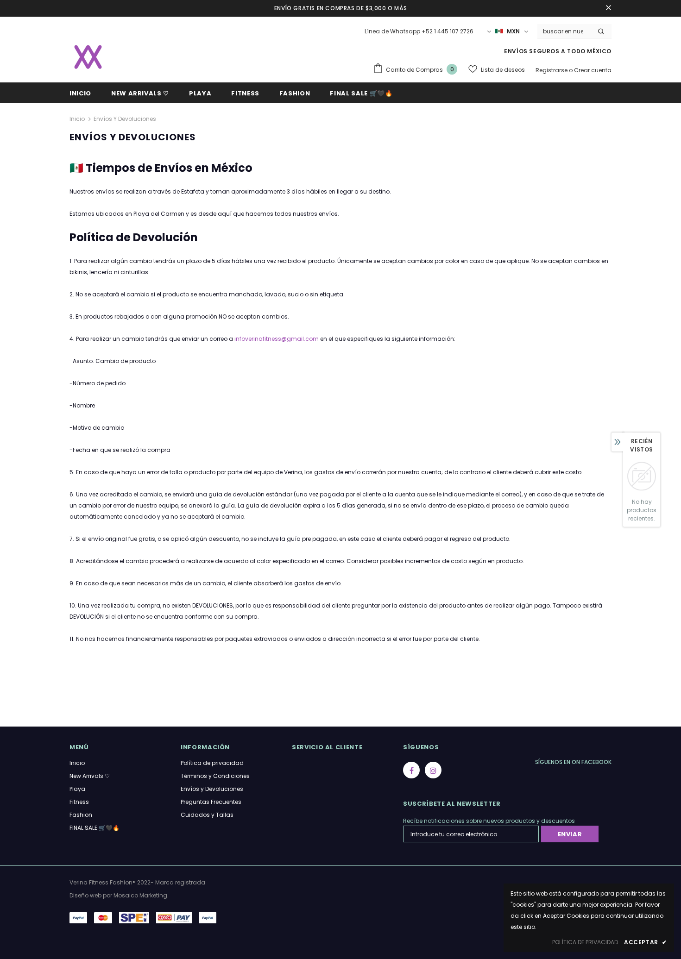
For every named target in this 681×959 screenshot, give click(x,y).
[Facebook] (411, 770)
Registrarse (552, 70)
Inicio (77, 119)
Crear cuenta (593, 70)
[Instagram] (433, 770)
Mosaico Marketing (140, 895)
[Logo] (88, 56)
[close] (608, 8)
